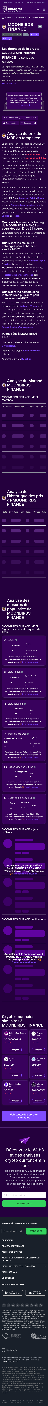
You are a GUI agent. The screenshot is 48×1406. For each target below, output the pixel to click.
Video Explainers (31, 350)
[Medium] (27, 1305)
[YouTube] (13, 1305)
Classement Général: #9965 (12, 35)
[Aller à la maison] (4, 18)
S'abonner (36, 1231)
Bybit (32, 198)
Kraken (41, 198)
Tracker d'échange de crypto (25, 205)
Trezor (15, 215)
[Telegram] (8, 1305)
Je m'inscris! (24, 1203)
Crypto (10, 18)
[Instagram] (32, 1305)
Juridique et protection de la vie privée (16, 1402)
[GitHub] (41, 1305)
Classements (21, 18)
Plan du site (4, 1402)
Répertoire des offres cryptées (17, 275)
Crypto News (8, 345)
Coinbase (24, 198)
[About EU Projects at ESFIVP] (11, 1335)
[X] (4, 1305)
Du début (26, 359)
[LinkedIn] (22, 1305)
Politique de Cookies (29, 1402)
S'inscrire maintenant (30, 662)
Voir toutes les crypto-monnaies (24, 1116)
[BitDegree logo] (9, 1350)
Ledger (5, 215)
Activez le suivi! (9, 83)
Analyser (15, 1050)
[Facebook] (18, 1305)
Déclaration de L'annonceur (40, 1402)
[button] (38, 9)
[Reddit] (36, 1305)
